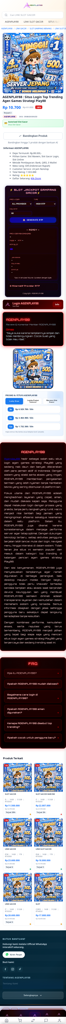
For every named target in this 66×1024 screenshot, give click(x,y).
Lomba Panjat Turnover (33, 401)
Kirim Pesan (16, 955)
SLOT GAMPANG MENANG (41, 28)
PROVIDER (15, 200)
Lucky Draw (14, 401)
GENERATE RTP (33, 220)
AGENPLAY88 (12, 21)
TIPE (36, 200)
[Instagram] (12, 969)
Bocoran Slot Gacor (51, 401)
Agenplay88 (12, 459)
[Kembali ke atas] (59, 1002)
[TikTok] (20, 969)
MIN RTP (13, 209)
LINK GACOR (21, 28)
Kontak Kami (10, 989)
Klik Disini (36, 178)
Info (57, 304)
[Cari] (6, 15)
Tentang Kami (10, 983)
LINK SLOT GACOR (33, 21)
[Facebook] (5, 969)
